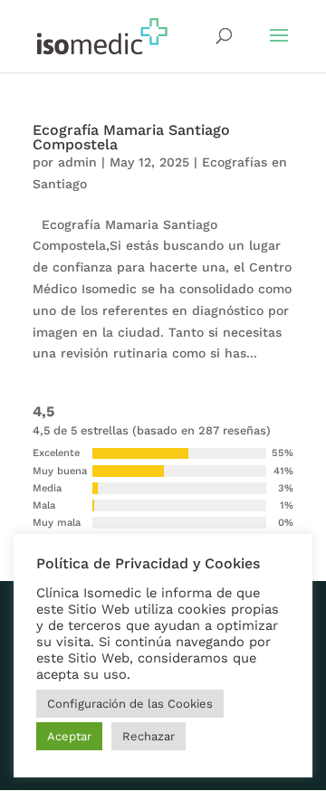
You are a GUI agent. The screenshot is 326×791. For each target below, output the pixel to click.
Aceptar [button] (69, 736)
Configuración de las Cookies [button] (130, 703)
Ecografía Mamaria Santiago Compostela (131, 137)
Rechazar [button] (148, 736)
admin (77, 162)
